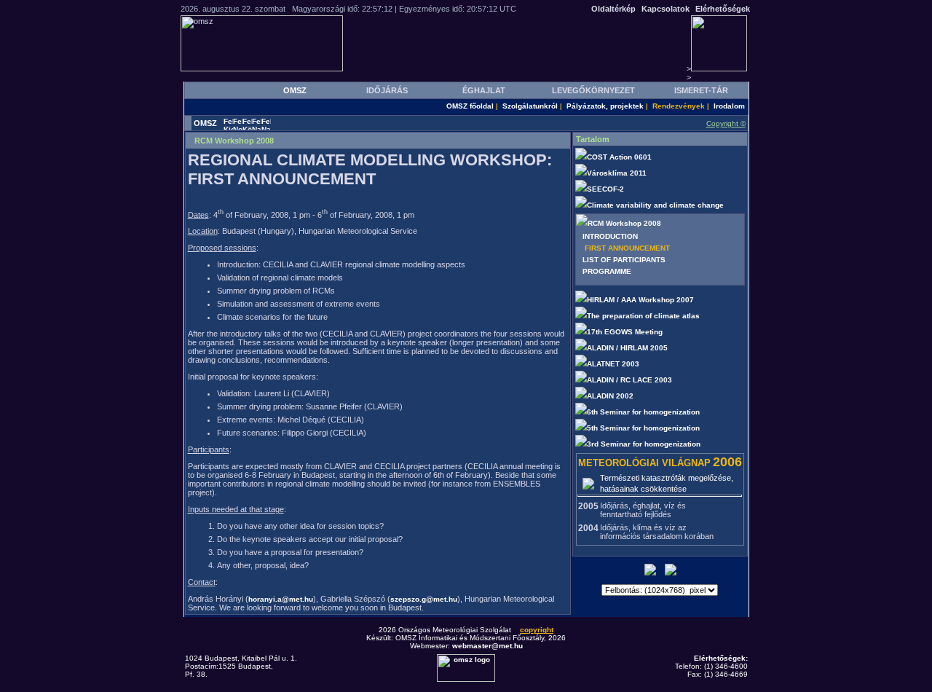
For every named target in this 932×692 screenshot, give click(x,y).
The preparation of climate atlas (644, 316)
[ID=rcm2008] (582, 223)
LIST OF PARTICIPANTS (624, 260)
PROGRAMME (606, 271)
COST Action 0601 (620, 157)
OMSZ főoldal (470, 106)
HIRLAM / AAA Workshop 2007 (641, 300)
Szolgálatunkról (530, 106)
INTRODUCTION (610, 236)
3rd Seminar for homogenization (645, 444)
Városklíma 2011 (618, 173)
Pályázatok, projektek (605, 106)
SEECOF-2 (606, 189)
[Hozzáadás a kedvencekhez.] (650, 573)
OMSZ (295, 90)
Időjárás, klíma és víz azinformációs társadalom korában (657, 531)
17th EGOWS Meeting (626, 332)
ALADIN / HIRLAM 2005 (628, 348)
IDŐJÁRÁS (387, 90)
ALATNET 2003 (614, 364)
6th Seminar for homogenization (644, 412)
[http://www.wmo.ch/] (588, 483)
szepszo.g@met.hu (423, 599)
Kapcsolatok (665, 8)
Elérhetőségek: (721, 658)
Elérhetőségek (722, 8)
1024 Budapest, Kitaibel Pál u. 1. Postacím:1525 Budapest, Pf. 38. (241, 666)
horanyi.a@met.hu (280, 599)
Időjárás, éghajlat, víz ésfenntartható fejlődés (643, 510)
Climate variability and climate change (656, 205)
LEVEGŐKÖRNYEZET (593, 90)
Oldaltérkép (613, 8)
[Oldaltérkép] (670, 573)
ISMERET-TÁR (701, 90)
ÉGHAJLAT (484, 90)
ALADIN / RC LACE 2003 (630, 380)
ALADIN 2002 (611, 396)
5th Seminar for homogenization (644, 428)
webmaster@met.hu (487, 646)
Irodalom (729, 106)
